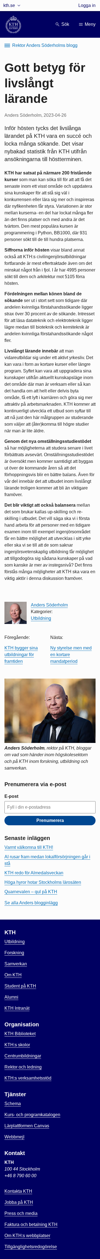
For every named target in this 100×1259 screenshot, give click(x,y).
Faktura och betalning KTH (31, 1224)
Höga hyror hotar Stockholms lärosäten (42, 882)
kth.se (9, 5)
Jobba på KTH (18, 1202)
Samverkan (15, 963)
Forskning (14, 952)
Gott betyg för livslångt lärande (44, 83)
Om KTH (13, 975)
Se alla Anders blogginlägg (31, 902)
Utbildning (41, 618)
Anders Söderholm (49, 605)
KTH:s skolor (17, 1044)
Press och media (21, 1213)
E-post (11, 796)
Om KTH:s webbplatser (27, 1235)
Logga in (87, 5)
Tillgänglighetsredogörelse (30, 1246)
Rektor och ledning (23, 1067)
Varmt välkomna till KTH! (28, 847)
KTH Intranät (16, 1008)
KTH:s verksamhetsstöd (27, 1078)
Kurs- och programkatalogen (32, 1114)
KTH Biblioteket (20, 1033)
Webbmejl (14, 1136)
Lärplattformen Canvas (26, 1125)
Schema (12, 1103)
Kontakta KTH (18, 1191)
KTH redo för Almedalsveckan (33, 872)
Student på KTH (20, 986)
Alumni (11, 997)
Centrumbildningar (22, 1056)
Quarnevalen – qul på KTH (30, 891)
